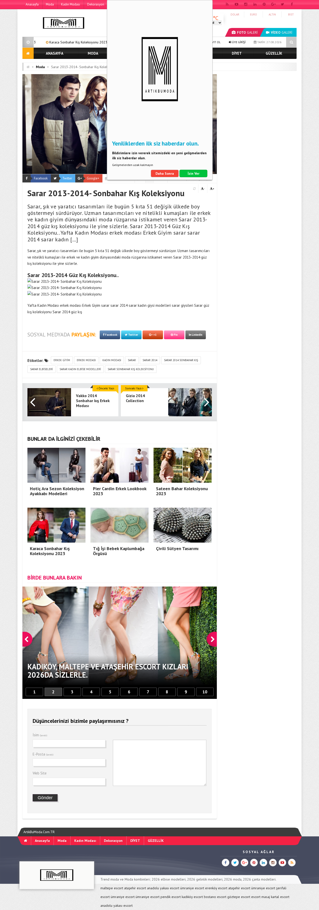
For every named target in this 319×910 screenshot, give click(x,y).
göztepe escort (238, 897)
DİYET (237, 53)
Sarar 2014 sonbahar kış (181, 360)
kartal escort (280, 897)
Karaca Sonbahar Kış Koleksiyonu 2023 (34, 42)
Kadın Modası (70, 4)
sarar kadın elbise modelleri (80, 369)
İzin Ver (193, 173)
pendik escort (170, 897)
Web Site (40, 773)
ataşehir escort (135, 888)
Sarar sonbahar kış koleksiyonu (131, 369)
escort (255, 897)
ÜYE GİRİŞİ (238, 42)
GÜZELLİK (274, 53)
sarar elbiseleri (41, 369)
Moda (50, 4)
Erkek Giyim (62, 360)
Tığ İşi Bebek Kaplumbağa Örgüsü (102, 42)
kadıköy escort (192, 897)
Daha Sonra (165, 173)
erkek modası (86, 360)
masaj (265, 897)
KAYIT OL (214, 42)
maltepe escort (111, 888)
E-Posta (43, 754)
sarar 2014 (150, 360)
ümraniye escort (192, 888)
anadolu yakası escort (163, 888)
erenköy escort (216, 888)
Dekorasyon (95, 4)
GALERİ (247, 32)
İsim (40, 735)
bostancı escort (215, 897)
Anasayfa (32, 4)
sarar (132, 360)
